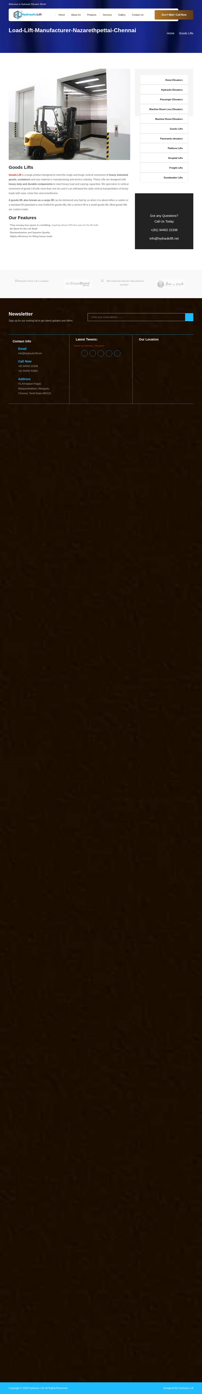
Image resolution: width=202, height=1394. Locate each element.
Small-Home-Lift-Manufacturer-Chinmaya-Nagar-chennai (70, 1256)
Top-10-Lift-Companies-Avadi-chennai (76, 1301)
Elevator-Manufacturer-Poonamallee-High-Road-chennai (158, 474)
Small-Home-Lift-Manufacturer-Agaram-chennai (149, 1230)
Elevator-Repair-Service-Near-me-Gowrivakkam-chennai (51, 561)
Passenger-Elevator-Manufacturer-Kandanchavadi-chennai (66, 1061)
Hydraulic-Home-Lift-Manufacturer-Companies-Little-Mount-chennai (34, 726)
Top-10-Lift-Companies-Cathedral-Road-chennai (151, 1305)
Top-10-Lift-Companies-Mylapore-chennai (59, 1354)
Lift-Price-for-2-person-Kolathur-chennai (42, 929)
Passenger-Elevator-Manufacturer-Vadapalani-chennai (160, 1106)
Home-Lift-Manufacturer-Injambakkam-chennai (87, 674)
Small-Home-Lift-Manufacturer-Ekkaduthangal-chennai (143, 1264)
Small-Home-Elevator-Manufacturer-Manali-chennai (149, 1188)
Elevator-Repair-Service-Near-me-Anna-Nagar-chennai (108, 523)
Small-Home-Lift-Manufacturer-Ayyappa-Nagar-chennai (145, 1248)
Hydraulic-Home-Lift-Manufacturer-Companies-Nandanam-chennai (104, 752)
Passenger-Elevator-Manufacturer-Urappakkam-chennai (104, 1106)
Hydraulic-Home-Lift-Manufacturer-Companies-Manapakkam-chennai (59, 734)
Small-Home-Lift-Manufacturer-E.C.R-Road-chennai (41, 1264)
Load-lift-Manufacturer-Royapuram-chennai (141, 1034)
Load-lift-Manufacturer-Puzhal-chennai (89, 1027)
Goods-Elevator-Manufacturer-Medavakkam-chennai (142, 595)
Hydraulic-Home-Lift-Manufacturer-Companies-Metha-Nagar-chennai (86, 741)
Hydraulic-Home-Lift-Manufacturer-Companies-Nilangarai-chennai (157, 760)
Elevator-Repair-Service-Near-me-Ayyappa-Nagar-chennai (61, 534)
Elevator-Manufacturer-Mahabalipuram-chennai (32, 437)
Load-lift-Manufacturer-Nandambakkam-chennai (72, 1001)
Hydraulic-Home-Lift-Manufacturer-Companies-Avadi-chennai (64, 704)
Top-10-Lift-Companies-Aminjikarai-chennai (76, 1294)
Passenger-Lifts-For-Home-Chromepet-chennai (168, 1143)
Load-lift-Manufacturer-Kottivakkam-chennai (177, 970)
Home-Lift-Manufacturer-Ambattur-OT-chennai (23, 636)
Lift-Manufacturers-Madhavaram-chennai (178, 839)
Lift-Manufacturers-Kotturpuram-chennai (78, 835)
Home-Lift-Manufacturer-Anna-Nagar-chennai (161, 636)
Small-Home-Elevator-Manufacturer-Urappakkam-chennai (62, 1218)
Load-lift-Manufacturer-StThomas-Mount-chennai (93, 1046)
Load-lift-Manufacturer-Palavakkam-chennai (103, 1012)
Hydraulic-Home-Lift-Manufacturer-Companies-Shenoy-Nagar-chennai (68, 805)
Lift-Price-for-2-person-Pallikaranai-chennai (176, 940)
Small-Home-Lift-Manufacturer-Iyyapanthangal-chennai (68, 1282)
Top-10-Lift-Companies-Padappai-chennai (134, 1358)
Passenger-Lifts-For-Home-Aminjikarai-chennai (45, 1124)
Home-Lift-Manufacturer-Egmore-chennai (72, 658)
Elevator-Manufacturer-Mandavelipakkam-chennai (171, 437)
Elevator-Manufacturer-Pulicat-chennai (95, 478)
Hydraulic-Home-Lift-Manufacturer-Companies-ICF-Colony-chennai (98, 715)
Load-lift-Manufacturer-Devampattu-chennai (171, 963)
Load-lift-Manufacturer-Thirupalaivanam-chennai (122, 1049)
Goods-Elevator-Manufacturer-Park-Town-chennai (60, 606)
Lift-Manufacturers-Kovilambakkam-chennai (121, 835)
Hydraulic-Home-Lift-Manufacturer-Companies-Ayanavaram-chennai (86, 707)
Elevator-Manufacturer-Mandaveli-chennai (124, 437)
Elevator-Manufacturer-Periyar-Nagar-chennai (169, 471)
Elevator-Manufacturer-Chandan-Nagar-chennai (69, 418)
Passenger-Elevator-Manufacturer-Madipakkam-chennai (124, 1076)
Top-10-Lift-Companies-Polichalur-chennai (41, 1365)
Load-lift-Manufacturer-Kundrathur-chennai (158, 974)
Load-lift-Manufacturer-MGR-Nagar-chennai (154, 989)
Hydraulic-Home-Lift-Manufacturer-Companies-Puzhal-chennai (103, 786)
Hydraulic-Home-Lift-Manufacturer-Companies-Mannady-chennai (72, 737)
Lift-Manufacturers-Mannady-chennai (84, 846)
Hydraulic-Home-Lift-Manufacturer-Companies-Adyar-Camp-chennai (34, 681)
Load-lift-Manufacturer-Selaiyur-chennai (125, 1038)
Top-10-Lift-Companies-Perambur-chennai (152, 1361)
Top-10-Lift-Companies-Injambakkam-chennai (31, 1331)
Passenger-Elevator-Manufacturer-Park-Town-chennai (110, 1091)
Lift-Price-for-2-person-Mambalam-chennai (56, 933)
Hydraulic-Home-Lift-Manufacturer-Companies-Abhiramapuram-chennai (94, 677)
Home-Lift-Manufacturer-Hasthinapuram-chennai (140, 670)
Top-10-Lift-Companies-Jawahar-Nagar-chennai (174, 1331)
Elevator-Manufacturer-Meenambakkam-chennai (160, 441)
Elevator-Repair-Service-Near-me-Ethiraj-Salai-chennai (164, 553)
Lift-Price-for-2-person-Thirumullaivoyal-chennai (105, 952)
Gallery (122, 14)
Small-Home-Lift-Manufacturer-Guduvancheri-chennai (90, 1275)
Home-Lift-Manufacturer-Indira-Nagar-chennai (41, 674)
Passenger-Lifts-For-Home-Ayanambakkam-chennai (122, 1132)
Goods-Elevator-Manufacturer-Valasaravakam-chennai (47, 621)
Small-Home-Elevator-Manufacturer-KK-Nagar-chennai (169, 1177)
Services (107, 14)
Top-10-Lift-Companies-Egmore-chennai (41, 1316)
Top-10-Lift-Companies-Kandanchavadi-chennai (161, 1335)
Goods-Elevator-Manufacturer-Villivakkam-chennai (55, 625)
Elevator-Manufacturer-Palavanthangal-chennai (106, 467)
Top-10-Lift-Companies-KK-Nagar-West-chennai (122, 1342)
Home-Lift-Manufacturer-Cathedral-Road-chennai (166, 647)
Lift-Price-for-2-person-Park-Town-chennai (21, 944)
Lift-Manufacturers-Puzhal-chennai (99, 888)
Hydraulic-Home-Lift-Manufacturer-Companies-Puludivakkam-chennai (157, 783)
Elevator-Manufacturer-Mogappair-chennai (30, 448)
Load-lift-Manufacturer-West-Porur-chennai (42, 1057)
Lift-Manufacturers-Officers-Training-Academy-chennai (110, 869)
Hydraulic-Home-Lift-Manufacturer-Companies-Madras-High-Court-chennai (46, 730)
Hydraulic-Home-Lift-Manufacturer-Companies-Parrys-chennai (120, 771)
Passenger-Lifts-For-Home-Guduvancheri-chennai (76, 1158)
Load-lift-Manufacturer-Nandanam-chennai (118, 1001)
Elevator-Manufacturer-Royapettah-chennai (54, 489)
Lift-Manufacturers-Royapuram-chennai (113, 895)
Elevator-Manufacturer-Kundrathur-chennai (105, 429)
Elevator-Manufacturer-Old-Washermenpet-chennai (167, 463)
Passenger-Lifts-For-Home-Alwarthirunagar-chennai (93, 1121)
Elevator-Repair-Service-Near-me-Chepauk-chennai (85, 538)
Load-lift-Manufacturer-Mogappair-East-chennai (126, 993)
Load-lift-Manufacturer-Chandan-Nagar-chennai (124, 963)
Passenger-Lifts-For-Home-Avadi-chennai (74, 1132)
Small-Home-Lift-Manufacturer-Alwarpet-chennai (108, 1233)
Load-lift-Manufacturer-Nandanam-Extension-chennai (167, 1001)
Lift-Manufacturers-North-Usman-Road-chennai (58, 869)
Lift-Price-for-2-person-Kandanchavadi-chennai (101, 918)
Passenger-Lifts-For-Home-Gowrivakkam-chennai (168, 1155)
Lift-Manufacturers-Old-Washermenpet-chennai (110, 873)
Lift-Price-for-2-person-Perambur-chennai (113, 944)
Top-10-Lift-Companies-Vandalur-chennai (29, 1376)
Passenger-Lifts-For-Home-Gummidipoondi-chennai (172, 1158)
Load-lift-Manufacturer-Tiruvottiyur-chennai (21, 1053)
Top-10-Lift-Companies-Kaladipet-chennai (21, 1335)
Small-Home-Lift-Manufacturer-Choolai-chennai (32, 1260)
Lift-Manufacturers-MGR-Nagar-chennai (145, 850)
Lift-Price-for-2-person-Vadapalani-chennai (85, 955)
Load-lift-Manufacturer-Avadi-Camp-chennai (78, 963)
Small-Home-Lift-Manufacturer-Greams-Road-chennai (35, 1275)
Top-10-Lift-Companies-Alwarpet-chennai (95, 1290)
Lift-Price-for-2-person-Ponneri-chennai (38, 948)
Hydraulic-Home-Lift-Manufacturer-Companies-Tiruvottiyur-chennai (33, 820)
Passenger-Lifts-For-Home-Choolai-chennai (72, 1143)
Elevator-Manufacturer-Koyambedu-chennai (61, 429)
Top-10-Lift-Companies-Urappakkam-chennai (87, 1373)
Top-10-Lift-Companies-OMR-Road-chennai (46, 1358)
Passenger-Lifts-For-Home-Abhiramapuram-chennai (154, 1113)
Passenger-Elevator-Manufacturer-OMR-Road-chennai (36, 1087)
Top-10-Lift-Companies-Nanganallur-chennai (103, 1354)
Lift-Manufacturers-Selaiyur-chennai (88, 899)
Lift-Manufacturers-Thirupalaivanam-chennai (31, 910)
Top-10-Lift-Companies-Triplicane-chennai (43, 1373)
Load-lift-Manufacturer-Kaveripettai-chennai (92, 970)
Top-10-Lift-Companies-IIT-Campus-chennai (135, 1327)
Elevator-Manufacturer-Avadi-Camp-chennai (22, 418)
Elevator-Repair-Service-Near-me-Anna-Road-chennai (163, 523)
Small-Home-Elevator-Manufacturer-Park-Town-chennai (36, 1203)
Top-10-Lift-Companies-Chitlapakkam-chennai (177, 1309)
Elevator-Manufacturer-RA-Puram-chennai (159, 486)
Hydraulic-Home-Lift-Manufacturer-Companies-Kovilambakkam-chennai (163, 719)
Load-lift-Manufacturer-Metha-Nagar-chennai (62, 989)
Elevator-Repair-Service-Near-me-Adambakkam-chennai (102, 512)
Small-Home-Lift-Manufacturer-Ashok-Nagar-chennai (88, 1245)
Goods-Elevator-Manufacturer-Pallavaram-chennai (152, 598)
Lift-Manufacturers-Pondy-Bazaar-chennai (155, 880)
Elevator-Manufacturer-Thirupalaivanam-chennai (70, 504)
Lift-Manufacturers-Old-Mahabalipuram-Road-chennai (165, 869)
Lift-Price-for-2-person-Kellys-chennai (131, 922)
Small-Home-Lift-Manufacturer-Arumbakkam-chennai (35, 1245)
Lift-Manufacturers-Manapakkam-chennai (153, 843)
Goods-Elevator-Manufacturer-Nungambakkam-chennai (98, 598)
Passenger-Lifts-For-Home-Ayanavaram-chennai (173, 1132)
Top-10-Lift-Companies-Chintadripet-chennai (131, 1309)
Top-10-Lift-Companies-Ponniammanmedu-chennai (128, 1365)
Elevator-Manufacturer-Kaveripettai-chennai (30, 426)
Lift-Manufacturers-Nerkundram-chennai (88, 865)
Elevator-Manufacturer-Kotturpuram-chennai (160, 426)
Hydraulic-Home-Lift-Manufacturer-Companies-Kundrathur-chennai (101, 722)
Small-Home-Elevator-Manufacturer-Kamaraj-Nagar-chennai (39, 1170)
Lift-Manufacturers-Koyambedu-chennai (163, 835)
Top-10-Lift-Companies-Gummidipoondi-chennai (40, 1327)
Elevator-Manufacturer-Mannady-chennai (20, 441)
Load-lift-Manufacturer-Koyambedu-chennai (115, 974)
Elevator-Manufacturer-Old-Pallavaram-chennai (66, 463)
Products (91, 14)
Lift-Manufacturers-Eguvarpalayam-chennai (115, 828)
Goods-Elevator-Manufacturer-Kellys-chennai (22, 583)
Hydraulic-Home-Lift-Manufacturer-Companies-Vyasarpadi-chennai (33, 824)
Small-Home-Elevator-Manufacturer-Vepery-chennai (144, 1222)
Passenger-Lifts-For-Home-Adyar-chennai (51, 1117)
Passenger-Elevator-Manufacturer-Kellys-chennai (160, 1064)
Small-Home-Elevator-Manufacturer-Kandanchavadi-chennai (158, 1170)
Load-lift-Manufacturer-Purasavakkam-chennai (46, 1027)
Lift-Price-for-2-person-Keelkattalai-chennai (43, 922)
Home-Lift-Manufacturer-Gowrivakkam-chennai (98, 666)
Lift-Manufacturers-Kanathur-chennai (54, 839)
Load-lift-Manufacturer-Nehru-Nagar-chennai (63, 1004)
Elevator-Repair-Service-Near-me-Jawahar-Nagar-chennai (136, 572)
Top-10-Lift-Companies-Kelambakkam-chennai (151, 1339)
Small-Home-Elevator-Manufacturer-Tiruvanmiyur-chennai (147, 1215)
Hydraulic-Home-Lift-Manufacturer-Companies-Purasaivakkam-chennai (35, 786)
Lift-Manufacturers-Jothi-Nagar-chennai (116, 831)
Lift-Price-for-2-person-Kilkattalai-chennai (171, 922)
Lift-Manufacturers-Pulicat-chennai (169, 884)
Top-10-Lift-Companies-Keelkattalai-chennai (106, 1339)
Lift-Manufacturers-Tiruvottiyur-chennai (118, 910)
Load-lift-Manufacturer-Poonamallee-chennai (156, 1019)
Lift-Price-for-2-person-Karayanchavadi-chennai (149, 918)
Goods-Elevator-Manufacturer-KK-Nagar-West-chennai (170, 583)
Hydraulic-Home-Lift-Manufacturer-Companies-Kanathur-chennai (168, 722)
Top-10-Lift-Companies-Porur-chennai (174, 1365)
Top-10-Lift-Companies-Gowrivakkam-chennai (58, 1324)
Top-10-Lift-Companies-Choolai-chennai (20, 1312)
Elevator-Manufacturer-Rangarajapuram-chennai (112, 486)
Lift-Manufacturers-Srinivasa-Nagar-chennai (140, 903)
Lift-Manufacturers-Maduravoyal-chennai (68, 843)
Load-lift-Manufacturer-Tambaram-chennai (140, 1046)
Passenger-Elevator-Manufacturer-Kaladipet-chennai (90, 1057)
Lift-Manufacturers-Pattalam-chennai (98, 877)
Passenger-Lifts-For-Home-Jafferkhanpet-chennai (77, 1166)
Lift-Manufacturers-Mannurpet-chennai (123, 846)
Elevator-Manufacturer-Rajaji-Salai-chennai (125, 482)
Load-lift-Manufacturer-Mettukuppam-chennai (108, 989)
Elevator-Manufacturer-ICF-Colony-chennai (108, 422)
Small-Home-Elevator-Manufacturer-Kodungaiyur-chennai (150, 1181)
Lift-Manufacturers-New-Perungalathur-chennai (174, 865)
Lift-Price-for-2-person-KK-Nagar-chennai (50, 925)
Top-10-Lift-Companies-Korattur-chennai (147, 1346)
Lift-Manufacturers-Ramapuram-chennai (112, 892)
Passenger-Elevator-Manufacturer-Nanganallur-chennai (60, 1083)
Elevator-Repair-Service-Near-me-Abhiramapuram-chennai (44, 512)
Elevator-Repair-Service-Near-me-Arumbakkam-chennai (128, 527)
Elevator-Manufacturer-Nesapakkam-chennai (169, 459)
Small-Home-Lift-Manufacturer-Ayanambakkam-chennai (36, 1248)
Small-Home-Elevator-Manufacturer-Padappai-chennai (70, 1200)
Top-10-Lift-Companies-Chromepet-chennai (108, 1312)
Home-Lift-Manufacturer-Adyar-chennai (111, 628)
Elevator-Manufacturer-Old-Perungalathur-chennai (116, 463)
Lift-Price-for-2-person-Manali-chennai (98, 933)
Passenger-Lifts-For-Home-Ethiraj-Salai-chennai (114, 1151)
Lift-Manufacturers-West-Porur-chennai (124, 914)
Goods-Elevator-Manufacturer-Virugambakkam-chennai (109, 625)
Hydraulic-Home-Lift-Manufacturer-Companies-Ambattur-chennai (169, 689)
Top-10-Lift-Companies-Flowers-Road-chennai (60, 1320)
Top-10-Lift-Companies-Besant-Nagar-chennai (60, 1305)
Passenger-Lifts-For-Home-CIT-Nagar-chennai (23, 1147)
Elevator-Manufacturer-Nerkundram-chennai (124, 459)
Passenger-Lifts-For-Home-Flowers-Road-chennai (164, 1151)
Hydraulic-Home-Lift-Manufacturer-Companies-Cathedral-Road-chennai (92, 711)
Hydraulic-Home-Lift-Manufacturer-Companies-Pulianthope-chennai (88, 783)
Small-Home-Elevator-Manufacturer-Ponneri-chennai (124, 1207)
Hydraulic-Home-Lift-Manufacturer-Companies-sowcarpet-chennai (83, 809)
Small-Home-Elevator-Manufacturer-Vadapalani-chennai (120, 1218)
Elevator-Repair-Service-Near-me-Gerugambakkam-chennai (135, 557)
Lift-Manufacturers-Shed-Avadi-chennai (126, 899)
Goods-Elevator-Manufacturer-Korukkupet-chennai (81, 591)
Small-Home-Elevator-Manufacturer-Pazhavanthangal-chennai (96, 1203)
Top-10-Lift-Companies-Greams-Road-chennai (105, 1324)
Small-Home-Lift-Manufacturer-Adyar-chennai (102, 1230)
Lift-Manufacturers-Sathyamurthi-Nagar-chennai (45, 899)
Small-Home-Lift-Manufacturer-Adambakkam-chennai (52, 1230)
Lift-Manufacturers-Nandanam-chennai (60, 861)
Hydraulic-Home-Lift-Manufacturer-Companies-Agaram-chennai (96, 685)
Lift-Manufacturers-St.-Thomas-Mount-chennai (23, 907)
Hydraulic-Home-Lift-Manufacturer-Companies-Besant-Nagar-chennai (155, 707)
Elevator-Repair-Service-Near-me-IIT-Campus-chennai (52, 568)
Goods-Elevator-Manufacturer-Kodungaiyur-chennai (81, 587)
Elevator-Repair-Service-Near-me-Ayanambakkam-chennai (145, 531)
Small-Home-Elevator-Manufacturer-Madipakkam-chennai (37, 1188)
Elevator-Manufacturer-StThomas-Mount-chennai (41, 501)
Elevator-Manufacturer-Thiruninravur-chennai (22, 504)
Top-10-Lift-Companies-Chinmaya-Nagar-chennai (84, 1309)
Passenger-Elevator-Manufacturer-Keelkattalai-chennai (49, 1064)
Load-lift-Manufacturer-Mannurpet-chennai (113, 986)
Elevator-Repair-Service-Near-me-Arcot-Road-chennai (72, 527)
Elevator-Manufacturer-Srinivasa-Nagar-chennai (149, 497)
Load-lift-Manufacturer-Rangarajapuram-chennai (167, 1031)
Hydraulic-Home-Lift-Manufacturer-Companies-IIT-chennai (162, 715)
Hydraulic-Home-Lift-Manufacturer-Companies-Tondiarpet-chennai (164, 820)
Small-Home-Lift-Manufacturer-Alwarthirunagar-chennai (161, 1233)
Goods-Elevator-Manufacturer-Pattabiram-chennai (70, 613)
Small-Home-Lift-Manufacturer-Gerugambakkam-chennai (69, 1271)
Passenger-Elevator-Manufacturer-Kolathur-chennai (107, 1072)
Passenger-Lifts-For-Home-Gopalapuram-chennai (117, 1155)
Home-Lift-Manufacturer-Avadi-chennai (84, 643)
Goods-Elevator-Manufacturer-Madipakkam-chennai (134, 591)
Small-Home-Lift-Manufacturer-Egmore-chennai (92, 1264)
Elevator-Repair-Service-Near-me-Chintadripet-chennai (105, 542)
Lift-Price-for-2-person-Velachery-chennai (58, 959)
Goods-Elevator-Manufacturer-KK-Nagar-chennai (117, 583)
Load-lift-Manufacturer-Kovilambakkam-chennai (68, 974)
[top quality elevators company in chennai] (27, 13)
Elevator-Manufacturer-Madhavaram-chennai (86, 433)
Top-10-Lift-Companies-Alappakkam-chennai (51, 1290)
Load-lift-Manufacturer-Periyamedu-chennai (171, 1016)
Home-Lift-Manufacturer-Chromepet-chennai (134, 655)
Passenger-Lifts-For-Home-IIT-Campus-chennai (76, 1162)
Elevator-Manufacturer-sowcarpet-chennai (103, 497)
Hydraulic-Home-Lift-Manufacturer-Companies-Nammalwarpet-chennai (35, 752)
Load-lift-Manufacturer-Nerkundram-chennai (165, 1004)
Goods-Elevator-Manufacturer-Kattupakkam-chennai (66, 580)
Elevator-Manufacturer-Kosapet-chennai (73, 426)
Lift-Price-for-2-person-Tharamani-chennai (60, 952)
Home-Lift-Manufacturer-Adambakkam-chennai (67, 628)
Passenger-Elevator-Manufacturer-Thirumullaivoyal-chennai (133, 1102)
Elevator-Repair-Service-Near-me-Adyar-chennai (156, 512)
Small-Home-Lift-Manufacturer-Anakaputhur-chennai (174, 1237)
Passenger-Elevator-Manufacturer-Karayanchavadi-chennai (126, 1061)
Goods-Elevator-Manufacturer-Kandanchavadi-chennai (154, 576)
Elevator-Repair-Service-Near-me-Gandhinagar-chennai (77, 557)
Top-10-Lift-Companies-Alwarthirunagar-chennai (140, 1290)
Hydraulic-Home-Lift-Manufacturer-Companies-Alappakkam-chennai (162, 685)
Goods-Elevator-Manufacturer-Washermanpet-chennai (165, 625)
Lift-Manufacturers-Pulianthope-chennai (132, 884)
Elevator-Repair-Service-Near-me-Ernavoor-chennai (111, 553)
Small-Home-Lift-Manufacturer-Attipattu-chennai (140, 1245)
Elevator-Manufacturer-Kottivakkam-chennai (116, 426)
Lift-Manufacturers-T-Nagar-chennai (157, 910)
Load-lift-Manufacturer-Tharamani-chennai (30, 1049)
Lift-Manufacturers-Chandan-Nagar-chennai (30, 828)
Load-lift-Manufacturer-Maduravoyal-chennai (42, 982)
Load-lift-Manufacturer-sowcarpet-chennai (150, 1042)
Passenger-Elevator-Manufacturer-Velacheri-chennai (74, 1109)
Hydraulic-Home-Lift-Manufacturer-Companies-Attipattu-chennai (124, 700)
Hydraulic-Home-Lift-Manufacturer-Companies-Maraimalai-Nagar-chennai (142, 737)
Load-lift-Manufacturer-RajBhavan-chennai (76, 1031)
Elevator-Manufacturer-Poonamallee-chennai (107, 474)
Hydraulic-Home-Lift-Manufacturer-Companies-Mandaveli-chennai (128, 734)
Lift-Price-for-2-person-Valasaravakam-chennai (130, 955)
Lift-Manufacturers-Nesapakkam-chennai (129, 865)
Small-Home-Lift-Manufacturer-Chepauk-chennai (168, 1252)
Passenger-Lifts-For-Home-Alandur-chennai (139, 1117)
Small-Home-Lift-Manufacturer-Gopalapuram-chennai (125, 1271)
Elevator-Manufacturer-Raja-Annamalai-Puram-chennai (75, 482)
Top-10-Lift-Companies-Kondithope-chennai (104, 1346)
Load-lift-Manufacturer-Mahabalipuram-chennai (89, 982)
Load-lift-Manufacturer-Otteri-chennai (61, 1012)
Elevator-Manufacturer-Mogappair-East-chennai (76, 448)
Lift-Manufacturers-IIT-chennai (80, 831)
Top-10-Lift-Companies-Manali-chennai (130, 1350)
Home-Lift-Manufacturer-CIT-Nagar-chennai (179, 655)
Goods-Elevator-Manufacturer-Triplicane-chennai (85, 617)
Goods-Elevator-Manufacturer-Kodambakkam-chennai (27, 587)
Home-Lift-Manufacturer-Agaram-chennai (151, 628)
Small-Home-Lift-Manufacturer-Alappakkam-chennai (57, 1233)
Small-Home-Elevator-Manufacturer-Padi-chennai (123, 1200)
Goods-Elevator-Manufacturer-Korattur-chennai (32, 591)
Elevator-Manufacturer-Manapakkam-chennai (79, 437)
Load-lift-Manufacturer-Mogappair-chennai (80, 993)
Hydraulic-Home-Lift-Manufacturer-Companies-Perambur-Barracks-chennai (55, 775)
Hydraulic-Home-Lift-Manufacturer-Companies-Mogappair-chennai (153, 745)
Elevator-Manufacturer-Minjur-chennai (147, 444)
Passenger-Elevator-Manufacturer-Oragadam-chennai (91, 1087)
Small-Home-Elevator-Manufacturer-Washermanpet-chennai (126, 1226)
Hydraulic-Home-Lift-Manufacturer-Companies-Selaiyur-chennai (130, 801)
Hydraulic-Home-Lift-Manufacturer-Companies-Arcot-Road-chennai (109, 696)
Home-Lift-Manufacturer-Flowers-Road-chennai (102, 662)
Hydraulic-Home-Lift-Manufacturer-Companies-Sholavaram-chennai (138, 805)
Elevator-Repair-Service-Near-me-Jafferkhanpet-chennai (78, 572)
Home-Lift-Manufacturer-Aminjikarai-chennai (69, 636)
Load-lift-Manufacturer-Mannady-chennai (71, 986)
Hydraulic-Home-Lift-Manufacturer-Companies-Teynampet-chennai (157, 813)
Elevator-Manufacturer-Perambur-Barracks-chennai (75, 471)
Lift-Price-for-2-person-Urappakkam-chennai (41, 955)
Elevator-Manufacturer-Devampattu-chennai (115, 418)
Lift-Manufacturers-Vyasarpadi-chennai (39, 914)
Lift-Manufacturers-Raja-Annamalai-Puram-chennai (143, 888)
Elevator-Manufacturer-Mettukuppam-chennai (59, 444)
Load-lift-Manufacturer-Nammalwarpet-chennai (155, 997)
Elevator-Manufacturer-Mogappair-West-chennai (124, 448)
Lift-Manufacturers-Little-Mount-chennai (93, 839)
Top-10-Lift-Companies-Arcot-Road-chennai (98, 1297)
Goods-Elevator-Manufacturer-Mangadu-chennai (91, 595)
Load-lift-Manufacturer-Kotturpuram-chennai (22, 974)
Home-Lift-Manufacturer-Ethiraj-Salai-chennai (55, 662)
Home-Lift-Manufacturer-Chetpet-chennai (57, 651)
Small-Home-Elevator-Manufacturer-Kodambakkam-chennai (91, 1181)
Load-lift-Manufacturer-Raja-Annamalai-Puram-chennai (137, 1027)
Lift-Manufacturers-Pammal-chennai (27, 877)
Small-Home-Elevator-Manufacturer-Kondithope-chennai (69, 1185)
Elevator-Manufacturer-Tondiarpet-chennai (52, 508)
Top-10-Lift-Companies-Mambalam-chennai (88, 1350)
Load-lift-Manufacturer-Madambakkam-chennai (100, 978)
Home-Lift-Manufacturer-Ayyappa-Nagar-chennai (24, 647)
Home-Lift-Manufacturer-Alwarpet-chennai (84, 632)
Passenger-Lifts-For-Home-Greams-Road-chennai (25, 1158)
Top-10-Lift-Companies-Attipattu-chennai (35, 1301)
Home (62, 14)
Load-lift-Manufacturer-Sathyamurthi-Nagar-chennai (79, 1038)
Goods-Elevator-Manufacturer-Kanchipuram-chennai (100, 576)
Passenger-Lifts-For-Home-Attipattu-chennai (31, 1132)
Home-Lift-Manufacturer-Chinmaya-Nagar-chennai (103, 651)
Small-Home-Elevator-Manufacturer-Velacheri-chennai (90, 1222)
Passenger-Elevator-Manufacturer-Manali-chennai (34, 1079)
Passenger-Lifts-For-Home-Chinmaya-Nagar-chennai (117, 1139)
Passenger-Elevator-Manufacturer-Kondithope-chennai (160, 1072)
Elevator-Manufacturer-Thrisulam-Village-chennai (119, 504)
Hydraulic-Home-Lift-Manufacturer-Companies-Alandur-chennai (31, 685)
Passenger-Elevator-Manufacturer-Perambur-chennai (26, 1094)
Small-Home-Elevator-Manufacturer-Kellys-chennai (63, 1177)
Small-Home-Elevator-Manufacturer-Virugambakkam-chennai (65, 1226)
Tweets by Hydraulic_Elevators (88, 345)
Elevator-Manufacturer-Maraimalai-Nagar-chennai (110, 441)
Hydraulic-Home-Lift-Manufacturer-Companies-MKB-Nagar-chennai (86, 745)
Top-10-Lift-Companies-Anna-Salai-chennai (54, 1297)
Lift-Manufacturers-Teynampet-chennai (105, 907)
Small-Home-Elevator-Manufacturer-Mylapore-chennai (119, 1192)
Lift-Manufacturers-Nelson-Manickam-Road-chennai (41, 865)
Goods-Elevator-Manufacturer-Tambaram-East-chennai (124, 613)
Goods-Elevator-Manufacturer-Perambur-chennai (167, 606)
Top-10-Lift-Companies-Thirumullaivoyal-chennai (153, 1369)
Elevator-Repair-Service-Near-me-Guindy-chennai (83, 564)
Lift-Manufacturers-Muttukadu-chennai (68, 858)
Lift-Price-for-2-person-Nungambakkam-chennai (118, 937)
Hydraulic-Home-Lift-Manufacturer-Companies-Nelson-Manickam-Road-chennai (59, 756)
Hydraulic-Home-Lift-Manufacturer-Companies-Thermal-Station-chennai (93, 816)
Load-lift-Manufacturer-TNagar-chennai (63, 1053)
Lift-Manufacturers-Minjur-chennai (183, 850)
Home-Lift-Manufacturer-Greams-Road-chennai (146, 666)
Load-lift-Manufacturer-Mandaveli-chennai (180, 982)
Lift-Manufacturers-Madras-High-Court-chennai (23, 843)
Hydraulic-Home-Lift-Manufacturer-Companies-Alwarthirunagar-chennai (101, 689)
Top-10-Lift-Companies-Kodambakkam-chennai (170, 1342)
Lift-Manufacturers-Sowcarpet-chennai (98, 903)
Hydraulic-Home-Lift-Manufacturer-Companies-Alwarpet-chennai (32, 689)
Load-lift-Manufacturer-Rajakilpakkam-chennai (32, 1031)
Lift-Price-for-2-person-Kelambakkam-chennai (89, 922)
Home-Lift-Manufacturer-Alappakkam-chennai (40, 632)
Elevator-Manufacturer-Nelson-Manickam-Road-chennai (74, 459)
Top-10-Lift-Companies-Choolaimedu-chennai (63, 1312)
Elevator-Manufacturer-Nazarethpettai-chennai (170, 456)
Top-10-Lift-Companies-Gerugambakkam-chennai (155, 1320)
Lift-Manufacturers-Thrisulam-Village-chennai (76, 910)
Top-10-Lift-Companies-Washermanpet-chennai (49, 1380)
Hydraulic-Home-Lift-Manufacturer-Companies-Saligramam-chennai (64, 801)
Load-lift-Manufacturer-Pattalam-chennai (76, 1016)
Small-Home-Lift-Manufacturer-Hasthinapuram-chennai (52, 1279)
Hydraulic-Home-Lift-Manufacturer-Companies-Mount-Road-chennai (92, 749)
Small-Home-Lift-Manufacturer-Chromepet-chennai (135, 1260)
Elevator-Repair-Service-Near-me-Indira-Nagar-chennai (107, 568)
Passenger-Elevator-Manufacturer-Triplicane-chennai (48, 1106)
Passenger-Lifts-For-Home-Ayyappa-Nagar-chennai (26, 1136)
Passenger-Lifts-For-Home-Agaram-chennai (94, 1117)
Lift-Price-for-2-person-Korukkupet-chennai (167, 929)
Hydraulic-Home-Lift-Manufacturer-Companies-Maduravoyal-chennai (118, 730)
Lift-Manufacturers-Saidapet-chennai (151, 895)
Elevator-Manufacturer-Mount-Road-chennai (22, 452)
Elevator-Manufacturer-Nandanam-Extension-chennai (119, 456)
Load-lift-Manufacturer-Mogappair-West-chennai (175, 993)
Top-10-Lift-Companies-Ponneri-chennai (82, 1365)
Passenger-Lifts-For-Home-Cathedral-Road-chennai (176, 1136)
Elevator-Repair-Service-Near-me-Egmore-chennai (150, 549)
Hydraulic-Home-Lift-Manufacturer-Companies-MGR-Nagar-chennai (156, 741)
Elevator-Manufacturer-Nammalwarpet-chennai (111, 452)
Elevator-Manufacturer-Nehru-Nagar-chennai (22, 459)
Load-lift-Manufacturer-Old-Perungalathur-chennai (161, 1008)
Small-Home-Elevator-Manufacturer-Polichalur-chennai (70, 1207)
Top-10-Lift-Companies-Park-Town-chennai (58, 1361)
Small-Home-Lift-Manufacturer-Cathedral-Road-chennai (115, 1252)
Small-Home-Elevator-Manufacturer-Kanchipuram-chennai (98, 1170)
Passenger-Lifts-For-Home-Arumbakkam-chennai (135, 1128)
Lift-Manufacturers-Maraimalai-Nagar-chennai (166, 846)
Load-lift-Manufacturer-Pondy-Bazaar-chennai (110, 1019)
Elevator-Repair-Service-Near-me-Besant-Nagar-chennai (119, 534)
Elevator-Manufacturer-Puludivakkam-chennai (138, 478)
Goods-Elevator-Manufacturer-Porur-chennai (22, 613)
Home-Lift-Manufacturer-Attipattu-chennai (43, 643)
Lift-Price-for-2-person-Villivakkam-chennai (140, 959)
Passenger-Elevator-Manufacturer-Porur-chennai (104, 1098)
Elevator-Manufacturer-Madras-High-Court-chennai (134, 433)
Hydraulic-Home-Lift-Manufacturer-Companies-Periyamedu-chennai (128, 775)
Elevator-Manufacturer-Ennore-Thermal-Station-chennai (58, 422)
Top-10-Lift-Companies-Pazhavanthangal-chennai (105, 1361)
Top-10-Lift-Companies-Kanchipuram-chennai (113, 1335)
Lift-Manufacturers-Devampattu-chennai (73, 828)
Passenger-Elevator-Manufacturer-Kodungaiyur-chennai (52, 1072)
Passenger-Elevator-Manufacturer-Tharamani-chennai (75, 1102)
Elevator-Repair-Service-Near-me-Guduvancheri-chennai (28, 564)
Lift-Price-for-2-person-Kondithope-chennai (83, 929)
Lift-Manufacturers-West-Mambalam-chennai (81, 914)
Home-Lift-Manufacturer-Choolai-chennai (43, 655)
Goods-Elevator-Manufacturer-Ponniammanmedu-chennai (169, 610)
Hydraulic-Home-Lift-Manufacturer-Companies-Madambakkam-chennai (103, 726)
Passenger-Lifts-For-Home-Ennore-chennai (21, 1151)
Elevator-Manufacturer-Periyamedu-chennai (124, 471)
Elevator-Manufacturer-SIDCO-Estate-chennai (58, 497)
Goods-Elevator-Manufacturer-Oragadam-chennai (60, 602)
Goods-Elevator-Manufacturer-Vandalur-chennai (100, 621)
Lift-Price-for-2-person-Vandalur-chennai (175, 955)
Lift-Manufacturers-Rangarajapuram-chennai (154, 892)
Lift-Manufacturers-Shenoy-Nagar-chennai (167, 899)
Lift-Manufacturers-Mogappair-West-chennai (146, 854)
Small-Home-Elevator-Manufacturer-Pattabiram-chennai (107, 1211)
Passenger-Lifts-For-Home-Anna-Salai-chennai (38, 1128)
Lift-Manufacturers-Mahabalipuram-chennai (110, 843)
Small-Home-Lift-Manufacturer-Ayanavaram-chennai (91, 1248)
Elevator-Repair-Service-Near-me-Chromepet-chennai (126, 546)
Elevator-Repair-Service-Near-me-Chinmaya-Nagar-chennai (47, 542)
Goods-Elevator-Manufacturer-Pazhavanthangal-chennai (114, 606)
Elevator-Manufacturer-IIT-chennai (147, 422)
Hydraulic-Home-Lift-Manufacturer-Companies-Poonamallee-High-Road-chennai (145, 779)
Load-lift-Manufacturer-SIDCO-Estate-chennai (105, 1042)
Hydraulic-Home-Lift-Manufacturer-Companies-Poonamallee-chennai (70, 779)
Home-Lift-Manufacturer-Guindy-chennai (45, 670)
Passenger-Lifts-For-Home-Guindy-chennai (123, 1158)
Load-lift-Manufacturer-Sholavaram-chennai (60, 1042)
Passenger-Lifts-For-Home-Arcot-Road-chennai (86, 1128)
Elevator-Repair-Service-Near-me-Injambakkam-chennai (164, 568)
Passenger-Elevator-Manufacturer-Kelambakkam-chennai (107, 1064)
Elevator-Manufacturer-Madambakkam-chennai (39, 433)
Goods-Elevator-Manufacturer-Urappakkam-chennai (137, 617)
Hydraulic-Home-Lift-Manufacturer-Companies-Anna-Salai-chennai (42, 696)
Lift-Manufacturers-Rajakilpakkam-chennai (30, 892)
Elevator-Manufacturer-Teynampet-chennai (131, 501)
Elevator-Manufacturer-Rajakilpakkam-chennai (170, 482)
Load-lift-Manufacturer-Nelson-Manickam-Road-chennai (115, 1004)
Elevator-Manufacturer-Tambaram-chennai (88, 501)
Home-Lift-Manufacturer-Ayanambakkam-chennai (129, 643)
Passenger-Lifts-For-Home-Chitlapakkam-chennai (25, 1143)
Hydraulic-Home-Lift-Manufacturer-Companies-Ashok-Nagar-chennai (57, 700)
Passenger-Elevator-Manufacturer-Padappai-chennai (145, 1087)
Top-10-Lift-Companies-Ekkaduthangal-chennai (85, 1316)
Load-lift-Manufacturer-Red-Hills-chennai (54, 1034)
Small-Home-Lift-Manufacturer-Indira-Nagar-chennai (159, 1279)
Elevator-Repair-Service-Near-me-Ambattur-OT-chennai (140, 519)
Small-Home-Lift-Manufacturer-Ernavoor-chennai (55, 1267)
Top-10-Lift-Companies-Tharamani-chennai (106, 1369)
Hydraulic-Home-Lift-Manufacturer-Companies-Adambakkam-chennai (165, 677)
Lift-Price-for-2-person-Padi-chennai (136, 940)
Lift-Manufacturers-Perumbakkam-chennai (112, 880)
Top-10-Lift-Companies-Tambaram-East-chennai (60, 1369)
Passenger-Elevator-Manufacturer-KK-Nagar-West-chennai (123, 1068)
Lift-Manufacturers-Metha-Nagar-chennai (61, 850)
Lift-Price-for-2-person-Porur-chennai (128, 948)
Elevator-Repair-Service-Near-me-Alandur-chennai (60, 516)
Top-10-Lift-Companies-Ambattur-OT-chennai (31, 1294)
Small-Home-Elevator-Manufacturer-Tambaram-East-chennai (166, 1211)
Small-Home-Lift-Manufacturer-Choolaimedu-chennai (83, 1260)
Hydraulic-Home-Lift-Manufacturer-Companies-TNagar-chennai (99, 820)
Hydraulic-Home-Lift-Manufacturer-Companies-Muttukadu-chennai (160, 749)
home (170, 33)
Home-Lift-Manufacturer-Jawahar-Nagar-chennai (33, 677)
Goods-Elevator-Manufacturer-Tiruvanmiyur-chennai (35, 617)
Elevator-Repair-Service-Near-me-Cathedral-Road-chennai (29, 538)
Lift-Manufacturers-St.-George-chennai (182, 903)
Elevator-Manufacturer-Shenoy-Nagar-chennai (169, 493)
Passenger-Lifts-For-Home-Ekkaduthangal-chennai (171, 1147)
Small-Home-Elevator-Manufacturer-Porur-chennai (53, 1211)
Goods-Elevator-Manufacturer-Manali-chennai (43, 595)
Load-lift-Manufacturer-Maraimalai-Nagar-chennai (160, 986)
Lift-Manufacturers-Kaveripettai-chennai (156, 831)
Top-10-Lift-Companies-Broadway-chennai (105, 1305)
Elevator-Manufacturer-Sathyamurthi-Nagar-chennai (35, 493)
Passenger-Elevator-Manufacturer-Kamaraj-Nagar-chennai (147, 1057)
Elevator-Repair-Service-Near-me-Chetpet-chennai (137, 538)
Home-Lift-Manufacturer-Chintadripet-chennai (152, 651)
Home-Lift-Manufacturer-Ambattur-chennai (177, 632)
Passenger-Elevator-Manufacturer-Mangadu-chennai (85, 1079)
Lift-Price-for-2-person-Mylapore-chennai (29, 937)
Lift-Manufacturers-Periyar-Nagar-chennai (70, 880)
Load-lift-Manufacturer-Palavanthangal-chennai (148, 1012)
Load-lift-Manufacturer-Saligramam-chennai (30, 1038)
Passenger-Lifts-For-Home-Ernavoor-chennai (66, 1151)
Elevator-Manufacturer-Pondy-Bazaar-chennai (61, 474)
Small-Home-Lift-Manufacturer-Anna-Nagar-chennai (26, 1241)
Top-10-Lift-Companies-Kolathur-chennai (61, 1346)
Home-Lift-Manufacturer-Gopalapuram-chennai (50, 666)
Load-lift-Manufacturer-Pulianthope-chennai (110, 1023)
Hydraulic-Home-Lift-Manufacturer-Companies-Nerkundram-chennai (134, 756)
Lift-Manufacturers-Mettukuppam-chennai (104, 850)
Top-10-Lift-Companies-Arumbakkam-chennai (144, 1297)
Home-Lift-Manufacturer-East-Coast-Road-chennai (25, 658)
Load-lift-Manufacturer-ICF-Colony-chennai (158, 967)
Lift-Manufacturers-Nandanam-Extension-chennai (105, 861)
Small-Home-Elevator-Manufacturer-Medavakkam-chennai (62, 1192)
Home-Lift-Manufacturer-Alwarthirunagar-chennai (130, 632)
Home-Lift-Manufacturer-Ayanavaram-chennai (177, 643)
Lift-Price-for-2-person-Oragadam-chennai (55, 940)
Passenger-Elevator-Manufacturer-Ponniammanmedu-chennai (48, 1098)
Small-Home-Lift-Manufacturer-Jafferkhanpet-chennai (123, 1282)
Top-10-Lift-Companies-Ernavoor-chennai (171, 1316)
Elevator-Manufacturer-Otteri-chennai (18, 467)
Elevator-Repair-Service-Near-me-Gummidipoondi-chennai (137, 564)
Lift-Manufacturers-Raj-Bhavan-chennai (71, 892)
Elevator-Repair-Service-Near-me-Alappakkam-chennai (114, 516)
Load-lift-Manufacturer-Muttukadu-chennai (110, 997)
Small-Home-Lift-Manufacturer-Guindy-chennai (141, 1275)
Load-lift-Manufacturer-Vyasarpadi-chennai (147, 1053)
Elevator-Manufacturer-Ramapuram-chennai (65, 486)
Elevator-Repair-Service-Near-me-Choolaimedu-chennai (70, 546)
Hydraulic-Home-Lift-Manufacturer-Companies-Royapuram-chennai (132, 798)
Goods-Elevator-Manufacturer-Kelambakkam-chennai (171, 580)
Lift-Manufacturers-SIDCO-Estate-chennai (57, 903)
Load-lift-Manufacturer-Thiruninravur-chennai (74, 1049)
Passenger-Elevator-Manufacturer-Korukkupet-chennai (68, 1076)
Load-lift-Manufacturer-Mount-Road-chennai (66, 997)
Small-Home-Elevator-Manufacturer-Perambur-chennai (155, 1203)
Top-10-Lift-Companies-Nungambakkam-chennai (150, 1354)
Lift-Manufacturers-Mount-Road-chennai (29, 858)
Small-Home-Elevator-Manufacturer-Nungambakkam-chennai (39, 1196)
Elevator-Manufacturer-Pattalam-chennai (29, 471)
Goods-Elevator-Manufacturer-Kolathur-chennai (131, 587)
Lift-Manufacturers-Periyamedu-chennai (28, 880)
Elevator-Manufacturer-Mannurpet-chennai (63, 441)
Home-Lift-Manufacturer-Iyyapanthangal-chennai (136, 674)
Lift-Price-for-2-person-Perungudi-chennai (155, 944)
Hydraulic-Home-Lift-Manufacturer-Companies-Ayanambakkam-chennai (131, 704)
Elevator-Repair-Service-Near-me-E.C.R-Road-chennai (36, 549)
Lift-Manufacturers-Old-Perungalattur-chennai (63, 873)
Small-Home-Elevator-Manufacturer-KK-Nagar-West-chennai (30, 1181)
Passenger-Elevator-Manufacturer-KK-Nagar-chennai (66, 1068)
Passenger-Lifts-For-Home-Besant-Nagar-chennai (77, 1136)
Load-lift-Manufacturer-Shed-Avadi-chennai (167, 1038)
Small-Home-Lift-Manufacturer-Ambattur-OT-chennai (69, 1237)
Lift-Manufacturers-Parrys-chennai (62, 877)
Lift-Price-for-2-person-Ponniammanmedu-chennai (84, 948)
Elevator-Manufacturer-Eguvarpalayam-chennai (162, 418)
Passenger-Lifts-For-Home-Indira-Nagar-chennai (125, 1162)
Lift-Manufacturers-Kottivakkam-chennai (37, 835)
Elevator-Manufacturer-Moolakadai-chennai (171, 448)
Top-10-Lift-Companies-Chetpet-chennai (38, 1309)
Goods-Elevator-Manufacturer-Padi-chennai (157, 602)
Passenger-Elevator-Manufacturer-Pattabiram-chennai (157, 1098)
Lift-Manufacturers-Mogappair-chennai (59, 854)
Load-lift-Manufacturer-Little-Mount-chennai (54, 978)
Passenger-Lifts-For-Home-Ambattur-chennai (142, 1121)
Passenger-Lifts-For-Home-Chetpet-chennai (68, 1139)
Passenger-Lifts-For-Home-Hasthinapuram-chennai (25, 1162)
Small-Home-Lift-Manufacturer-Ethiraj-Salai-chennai (106, 1267)
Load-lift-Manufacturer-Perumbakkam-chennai (64, 1019)
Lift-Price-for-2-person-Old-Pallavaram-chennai (166, 937)
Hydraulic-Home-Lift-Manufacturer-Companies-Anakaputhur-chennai (101, 692)
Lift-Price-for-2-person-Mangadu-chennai (138, 933)
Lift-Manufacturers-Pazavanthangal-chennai (139, 877)
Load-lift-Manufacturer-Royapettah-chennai (97, 1034)
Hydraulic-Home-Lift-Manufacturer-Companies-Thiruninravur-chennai (164, 816)
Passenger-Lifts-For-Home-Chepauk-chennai (22, 1139)
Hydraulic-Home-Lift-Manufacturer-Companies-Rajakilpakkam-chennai (118, 790)
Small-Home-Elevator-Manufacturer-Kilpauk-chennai (115, 1177)
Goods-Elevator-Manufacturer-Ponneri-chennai (116, 610)
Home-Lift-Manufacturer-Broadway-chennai (119, 647)
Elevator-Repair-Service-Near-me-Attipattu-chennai (41, 531)
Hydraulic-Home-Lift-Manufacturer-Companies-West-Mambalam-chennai (103, 824)
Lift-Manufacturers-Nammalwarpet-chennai (109, 858)
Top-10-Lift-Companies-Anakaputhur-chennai (120, 1294)
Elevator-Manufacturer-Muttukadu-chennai (66, 452)
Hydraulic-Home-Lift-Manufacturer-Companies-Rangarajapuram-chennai (58, 794)
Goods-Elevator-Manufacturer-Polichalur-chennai (67, 610)
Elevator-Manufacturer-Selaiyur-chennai (81, 493)
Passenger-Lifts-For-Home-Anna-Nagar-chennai (143, 1124)
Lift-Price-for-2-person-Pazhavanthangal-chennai (67, 944)
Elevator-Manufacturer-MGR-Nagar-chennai (105, 444)
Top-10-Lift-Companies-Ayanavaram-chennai (166, 1301)
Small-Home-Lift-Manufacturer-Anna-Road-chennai (78, 1241)
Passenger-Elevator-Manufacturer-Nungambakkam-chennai (119, 1083)
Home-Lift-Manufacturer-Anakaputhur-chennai (115, 636)
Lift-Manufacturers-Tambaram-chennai (66, 907)
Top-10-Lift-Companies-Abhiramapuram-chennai (33, 1286)
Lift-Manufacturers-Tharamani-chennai (145, 907)
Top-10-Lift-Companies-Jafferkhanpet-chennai (126, 1331)
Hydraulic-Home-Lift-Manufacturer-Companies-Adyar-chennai (100, 681)
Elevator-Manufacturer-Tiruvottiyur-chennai (166, 504)
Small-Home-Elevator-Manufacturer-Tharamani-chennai (28, 1215)
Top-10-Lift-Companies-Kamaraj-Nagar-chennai (66, 1335)
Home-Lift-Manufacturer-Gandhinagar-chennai (150, 662)
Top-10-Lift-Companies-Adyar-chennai (123, 1286)
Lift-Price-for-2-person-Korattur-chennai (126, 929)
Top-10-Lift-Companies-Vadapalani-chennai (132, 1373)
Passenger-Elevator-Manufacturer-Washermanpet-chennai (98, 1113)
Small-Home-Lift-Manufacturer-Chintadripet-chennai (125, 1256)
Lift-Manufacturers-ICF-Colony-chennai (45, 831)
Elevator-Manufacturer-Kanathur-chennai (148, 429)
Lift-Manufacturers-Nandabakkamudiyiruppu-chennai (158, 858)
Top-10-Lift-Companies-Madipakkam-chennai (43, 1350)
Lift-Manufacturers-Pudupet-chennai (93, 884)
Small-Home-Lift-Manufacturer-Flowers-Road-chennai (160, 1267)
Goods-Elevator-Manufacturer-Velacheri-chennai (148, 621)
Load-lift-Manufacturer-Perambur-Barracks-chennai (123, 1016)
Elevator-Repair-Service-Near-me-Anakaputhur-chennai (52, 523)
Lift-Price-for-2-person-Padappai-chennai (97, 940)
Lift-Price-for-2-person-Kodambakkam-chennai (143, 925)
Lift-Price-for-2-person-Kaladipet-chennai (165, 914)
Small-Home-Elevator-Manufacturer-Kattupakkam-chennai (84, 1173)
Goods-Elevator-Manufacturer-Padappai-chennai (110, 602)
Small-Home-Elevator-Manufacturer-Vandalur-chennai (35, 1222)
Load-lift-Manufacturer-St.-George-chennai (46, 1046)
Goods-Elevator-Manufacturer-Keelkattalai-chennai (118, 580)
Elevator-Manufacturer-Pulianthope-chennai (54, 478)
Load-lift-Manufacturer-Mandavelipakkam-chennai (25, 986)
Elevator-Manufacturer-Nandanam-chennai (70, 456)
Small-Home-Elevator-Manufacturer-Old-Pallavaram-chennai (101, 1196)
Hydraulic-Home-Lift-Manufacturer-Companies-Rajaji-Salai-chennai (49, 790)
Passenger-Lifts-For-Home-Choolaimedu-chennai (119, 1143)
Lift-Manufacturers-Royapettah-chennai (73, 895)
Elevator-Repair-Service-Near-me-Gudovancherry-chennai (167, 561)
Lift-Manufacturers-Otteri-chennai (150, 873)
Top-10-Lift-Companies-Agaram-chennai (163, 1286)
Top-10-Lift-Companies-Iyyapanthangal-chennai (79, 1331)
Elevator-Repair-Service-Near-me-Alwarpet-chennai (168, 516)
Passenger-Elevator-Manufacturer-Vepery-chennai (126, 1109)
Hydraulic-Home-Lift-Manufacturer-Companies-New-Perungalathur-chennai (86, 760)
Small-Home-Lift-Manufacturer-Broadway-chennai (62, 1252)
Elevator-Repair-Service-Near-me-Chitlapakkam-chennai (162, 542)
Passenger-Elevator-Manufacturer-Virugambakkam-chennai (38, 1113)
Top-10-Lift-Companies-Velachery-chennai (71, 1376)
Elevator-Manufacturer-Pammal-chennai (151, 467)
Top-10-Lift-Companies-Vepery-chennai (112, 1376)
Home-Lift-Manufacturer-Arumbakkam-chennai (148, 640)
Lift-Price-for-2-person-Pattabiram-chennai (169, 948)
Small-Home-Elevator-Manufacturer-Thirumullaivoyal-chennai (87, 1215)
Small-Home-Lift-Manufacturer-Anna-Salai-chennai (129, 1241)
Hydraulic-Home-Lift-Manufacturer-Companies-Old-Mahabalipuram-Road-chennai (107, 764)
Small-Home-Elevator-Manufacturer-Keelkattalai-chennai (142, 1173)
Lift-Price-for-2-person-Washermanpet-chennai (32, 963)
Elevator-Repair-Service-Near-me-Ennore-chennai (59, 553)
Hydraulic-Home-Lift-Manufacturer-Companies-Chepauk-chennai (32, 715)
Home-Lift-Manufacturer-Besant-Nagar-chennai (73, 647)
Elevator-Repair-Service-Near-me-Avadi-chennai (91, 531)
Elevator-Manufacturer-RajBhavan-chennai (21, 486)
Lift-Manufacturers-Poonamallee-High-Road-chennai (48, 884)
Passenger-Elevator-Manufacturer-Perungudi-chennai (81, 1094)
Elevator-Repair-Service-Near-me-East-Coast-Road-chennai (94, 549)
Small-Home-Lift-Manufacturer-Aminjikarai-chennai (122, 1237)
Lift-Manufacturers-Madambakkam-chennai (135, 839)
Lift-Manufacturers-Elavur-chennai (155, 828)
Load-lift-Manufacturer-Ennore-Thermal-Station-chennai (109, 967)
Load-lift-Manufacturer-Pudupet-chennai (68, 1023)
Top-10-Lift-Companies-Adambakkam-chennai (81, 1286)
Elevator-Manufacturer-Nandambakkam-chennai (24, 456)
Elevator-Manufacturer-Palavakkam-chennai (60, 467)
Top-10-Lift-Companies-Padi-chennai (173, 1358)
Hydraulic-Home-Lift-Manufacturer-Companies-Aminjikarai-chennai (33, 692)
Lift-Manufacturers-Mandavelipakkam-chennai (42, 846)
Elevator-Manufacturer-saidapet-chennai (141, 489)
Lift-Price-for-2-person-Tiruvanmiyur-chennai (152, 952)
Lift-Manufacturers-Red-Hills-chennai (34, 895)
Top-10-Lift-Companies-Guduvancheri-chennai (152, 1324)
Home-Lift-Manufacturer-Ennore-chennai (162, 658)
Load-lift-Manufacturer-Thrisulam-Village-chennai (171, 1049)
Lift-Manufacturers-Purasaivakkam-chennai (60, 888)
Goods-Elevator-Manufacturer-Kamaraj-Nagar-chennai (46, 576)
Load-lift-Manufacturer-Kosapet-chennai (134, 970)
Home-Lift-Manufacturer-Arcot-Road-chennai (102, 640)
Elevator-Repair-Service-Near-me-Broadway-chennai (174, 534)
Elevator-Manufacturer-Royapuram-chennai (98, 489)
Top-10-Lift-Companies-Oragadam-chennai (90, 1358)
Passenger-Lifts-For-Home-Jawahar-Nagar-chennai (128, 1166)
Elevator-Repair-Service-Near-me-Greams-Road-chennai (108, 561)
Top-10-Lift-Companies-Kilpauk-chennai (35, 1342)
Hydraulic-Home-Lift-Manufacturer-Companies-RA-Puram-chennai (128, 794)
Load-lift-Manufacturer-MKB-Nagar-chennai (37, 993)
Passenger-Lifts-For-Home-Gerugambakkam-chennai (65, 1155)
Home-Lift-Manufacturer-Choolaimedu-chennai (88, 655)
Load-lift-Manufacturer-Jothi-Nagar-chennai (47, 970)
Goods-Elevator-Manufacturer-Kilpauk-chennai (69, 583)
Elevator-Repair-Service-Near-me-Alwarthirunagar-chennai (29, 519)
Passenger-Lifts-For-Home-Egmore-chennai (123, 1147)
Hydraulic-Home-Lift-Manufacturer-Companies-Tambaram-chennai (90, 813)
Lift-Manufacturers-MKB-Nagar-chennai (19, 854)
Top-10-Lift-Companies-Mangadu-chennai (171, 1350)
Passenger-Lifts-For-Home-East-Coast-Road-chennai (74, 1147)
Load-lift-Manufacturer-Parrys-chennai (37, 1016)
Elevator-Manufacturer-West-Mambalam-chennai (142, 508)
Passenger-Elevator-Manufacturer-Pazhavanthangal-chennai (168, 1091)
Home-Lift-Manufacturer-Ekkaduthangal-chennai (117, 658)
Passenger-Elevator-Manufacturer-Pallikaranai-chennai (55, 1091)
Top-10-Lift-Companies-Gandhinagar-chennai (107, 1320)
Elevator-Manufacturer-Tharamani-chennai (175, 501)
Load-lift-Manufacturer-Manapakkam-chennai (136, 982)
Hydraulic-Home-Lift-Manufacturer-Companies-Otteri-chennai (55, 767)
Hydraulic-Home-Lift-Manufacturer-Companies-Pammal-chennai (57, 771)
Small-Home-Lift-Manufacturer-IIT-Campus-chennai (106, 1279)
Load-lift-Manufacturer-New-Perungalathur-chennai (62, 1008)
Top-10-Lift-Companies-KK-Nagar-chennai (76, 1342)
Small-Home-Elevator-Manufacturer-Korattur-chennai (124, 1185)
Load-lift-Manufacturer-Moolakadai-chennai (21, 997)
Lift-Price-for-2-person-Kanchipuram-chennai (54, 918)
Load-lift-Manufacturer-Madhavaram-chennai (147, 978)
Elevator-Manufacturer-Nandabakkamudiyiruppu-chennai (164, 452)
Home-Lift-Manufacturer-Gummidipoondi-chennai (90, 670)
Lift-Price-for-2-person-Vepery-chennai (99, 959)
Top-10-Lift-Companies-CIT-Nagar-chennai (152, 1312)
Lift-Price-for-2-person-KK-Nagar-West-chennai (95, 925)
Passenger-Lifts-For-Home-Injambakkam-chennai (174, 1162)
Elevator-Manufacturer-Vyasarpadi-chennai (95, 508)
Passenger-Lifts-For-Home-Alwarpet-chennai (44, 1121)
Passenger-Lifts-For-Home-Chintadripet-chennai (168, 1139)
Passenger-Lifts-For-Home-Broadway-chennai (126, 1136)
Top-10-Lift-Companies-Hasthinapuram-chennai (89, 1327)
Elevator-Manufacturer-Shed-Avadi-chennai (123, 493)
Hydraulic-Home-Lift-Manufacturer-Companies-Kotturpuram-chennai (92, 719)
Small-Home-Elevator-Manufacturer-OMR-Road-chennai (160, 1196)
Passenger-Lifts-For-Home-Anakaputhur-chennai (94, 1124)
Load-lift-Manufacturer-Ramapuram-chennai (121, 1031)
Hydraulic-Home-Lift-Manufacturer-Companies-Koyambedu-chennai (34, 722)
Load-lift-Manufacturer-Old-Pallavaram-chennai (112, 1008)
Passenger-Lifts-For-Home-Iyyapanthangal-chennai (25, 1166)
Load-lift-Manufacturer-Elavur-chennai (61, 967)
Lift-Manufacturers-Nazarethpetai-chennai (151, 861)
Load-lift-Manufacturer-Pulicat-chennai (152, 1023)
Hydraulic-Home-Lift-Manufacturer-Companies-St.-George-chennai (149, 809)
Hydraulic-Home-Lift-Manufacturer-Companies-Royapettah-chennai (64, 798)
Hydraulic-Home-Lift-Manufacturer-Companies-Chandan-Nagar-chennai (164, 711)
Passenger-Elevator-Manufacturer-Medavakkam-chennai (141, 1079)
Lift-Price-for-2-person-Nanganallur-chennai (72, 937)
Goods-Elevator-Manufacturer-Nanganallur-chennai (44, 598)
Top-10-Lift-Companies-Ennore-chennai (130, 1316)
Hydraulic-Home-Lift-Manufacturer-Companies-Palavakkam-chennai (120, 767)
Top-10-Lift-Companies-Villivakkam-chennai (154, 1376)
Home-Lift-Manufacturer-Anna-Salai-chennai (57, 640)
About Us (76, 14)
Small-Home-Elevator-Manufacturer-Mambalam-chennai (95, 1188)
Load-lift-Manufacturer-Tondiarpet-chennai (104, 1053)
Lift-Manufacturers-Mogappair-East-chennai (101, 854)
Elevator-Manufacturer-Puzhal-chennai (28, 482)
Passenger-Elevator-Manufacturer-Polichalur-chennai (134, 1094)
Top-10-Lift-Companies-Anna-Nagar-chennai (166, 1294)
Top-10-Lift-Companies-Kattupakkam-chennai (60, 1339)
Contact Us (138, 14)
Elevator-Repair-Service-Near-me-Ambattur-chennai (85, 519)
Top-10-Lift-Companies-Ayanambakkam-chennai (119, 1301)
